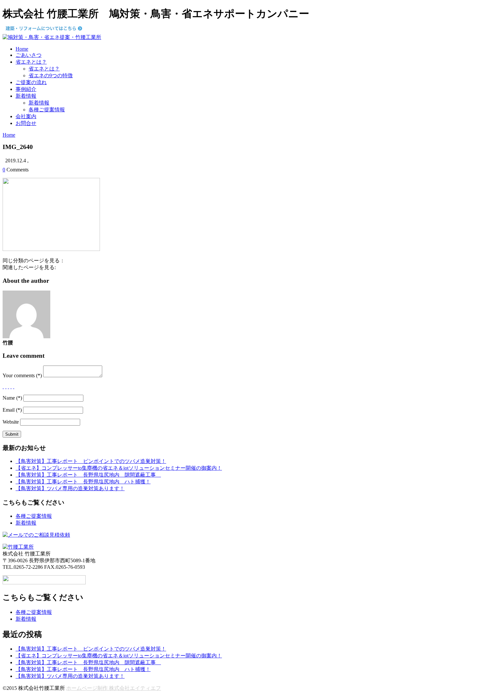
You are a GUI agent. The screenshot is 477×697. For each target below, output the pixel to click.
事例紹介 (26, 89)
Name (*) (12, 398)
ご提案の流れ (31, 82)
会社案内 (26, 116)
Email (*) (12, 410)
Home (22, 49)
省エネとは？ (31, 62)
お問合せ (26, 123)
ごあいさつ (29, 55)
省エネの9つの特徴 (51, 75)
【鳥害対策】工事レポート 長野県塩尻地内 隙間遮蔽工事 (88, 475)
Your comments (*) (22, 375)
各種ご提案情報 (47, 109)
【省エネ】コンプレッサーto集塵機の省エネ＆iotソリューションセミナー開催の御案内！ (119, 468)
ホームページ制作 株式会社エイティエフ (113, 688)
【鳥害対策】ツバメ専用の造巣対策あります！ (70, 488)
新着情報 (26, 96)
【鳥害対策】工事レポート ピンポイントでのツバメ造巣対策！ (91, 461)
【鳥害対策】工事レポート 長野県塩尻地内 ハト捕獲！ (83, 481)
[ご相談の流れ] (36, 535)
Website (11, 422)
